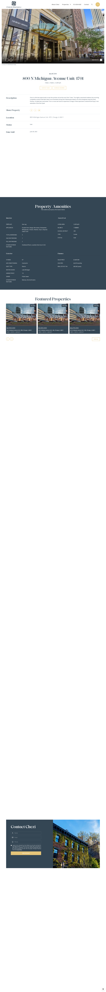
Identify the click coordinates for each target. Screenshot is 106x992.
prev (7, 59)
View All (96, 339)
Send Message (26, 853)
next (11, 59)
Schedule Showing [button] (59, 88)
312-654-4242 (77, 4)
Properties (65, 4)
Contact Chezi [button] (46, 88)
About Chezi (55, 4)
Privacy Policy (19, 849)
